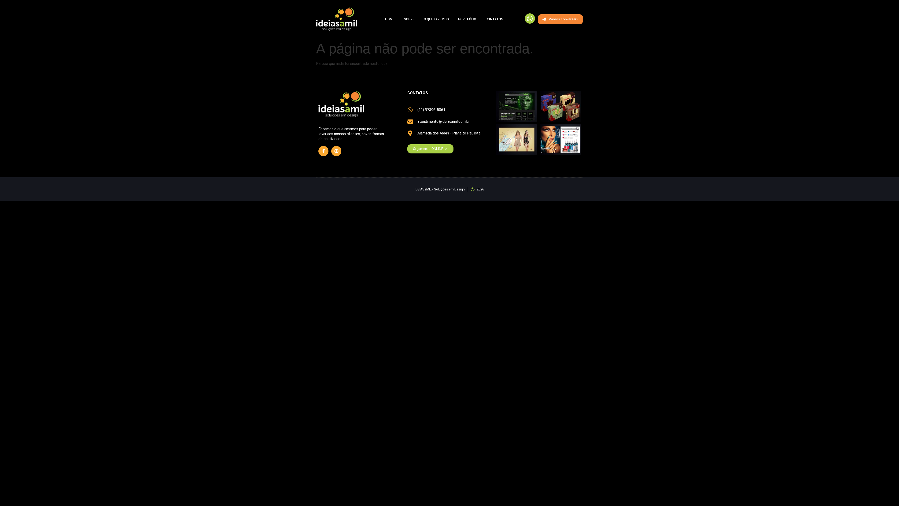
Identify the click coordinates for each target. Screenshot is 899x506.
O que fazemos (436, 19)
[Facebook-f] (323, 151)
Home (389, 19)
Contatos (494, 19)
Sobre (409, 19)
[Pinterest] (336, 151)
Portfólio (467, 19)
